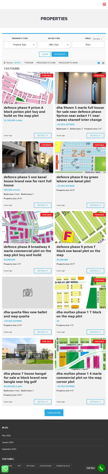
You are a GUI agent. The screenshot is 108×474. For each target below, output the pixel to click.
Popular (29, 63)
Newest (17, 63)
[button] (20, 44)
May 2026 (6, 435)
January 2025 (8, 442)
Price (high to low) (46, 63)
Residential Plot (63, 466)
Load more (54, 412)
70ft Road (30, 466)
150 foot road (45, 466)
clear (45, 54)
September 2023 (9, 449)
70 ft (19, 466)
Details (42, 135)
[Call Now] (101, 468)
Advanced (59, 54)
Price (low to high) (68, 63)
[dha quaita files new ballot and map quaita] (27, 293)
